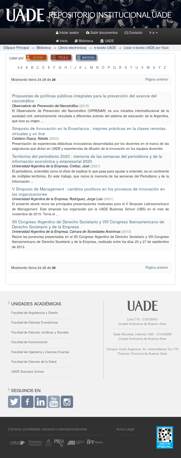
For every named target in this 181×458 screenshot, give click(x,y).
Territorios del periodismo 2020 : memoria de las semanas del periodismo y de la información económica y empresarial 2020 (87, 158)
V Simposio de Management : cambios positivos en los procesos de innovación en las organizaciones (88, 191)
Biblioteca (86, 40)
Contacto (135, 32)
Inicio (64, 40)
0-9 (19, 67)
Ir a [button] (152, 32)
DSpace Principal (16, 47)
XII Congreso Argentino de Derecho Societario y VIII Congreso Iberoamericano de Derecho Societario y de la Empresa (88, 224)
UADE (109, 40)
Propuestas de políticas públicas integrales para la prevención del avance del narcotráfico (84, 98)
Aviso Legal (125, 428)
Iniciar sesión (69, 32)
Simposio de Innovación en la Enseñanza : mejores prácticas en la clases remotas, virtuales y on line (89, 130)
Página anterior (156, 79)
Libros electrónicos (72, 47)
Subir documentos (104, 32)
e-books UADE (105, 47)
